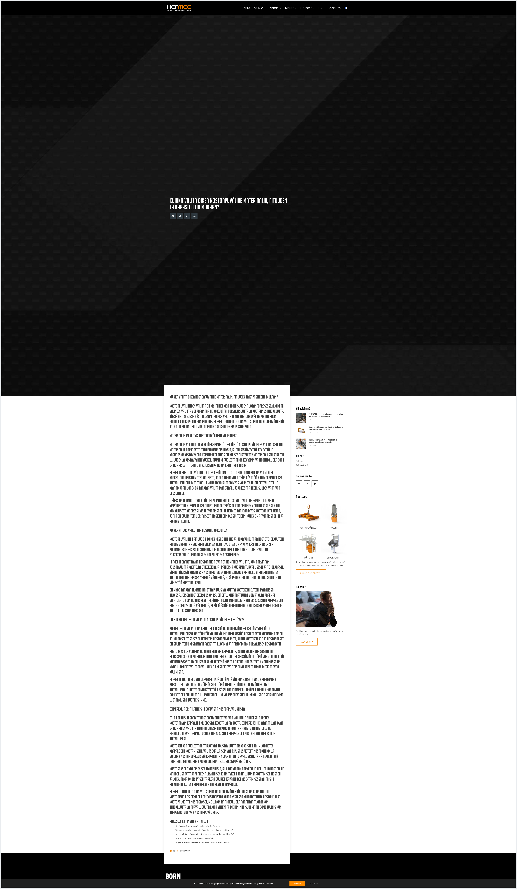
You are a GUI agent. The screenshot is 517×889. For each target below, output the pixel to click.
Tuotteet (274, 8)
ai (174, 851)
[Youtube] (299, 483)
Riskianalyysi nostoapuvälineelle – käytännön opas (197, 826)
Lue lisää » (313, 419)
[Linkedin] (307, 483)
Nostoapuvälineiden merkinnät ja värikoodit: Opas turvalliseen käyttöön (326, 428)
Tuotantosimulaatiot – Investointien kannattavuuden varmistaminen (323, 441)
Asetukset (314, 883)
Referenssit (306, 8)
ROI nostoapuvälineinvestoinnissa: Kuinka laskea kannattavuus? (204, 830)
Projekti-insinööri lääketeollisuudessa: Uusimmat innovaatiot (203, 842)
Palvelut (289, 8)
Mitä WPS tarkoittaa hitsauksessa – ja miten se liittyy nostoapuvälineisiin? (327, 415)
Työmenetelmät (302, 465)
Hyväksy (297, 883)
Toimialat (258, 8)
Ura (320, 8)
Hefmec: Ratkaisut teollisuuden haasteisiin (194, 838)
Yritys (247, 8)
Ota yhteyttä (335, 8)
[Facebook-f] (315, 483)
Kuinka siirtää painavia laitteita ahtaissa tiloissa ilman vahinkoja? (204, 834)
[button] (173, 216)
